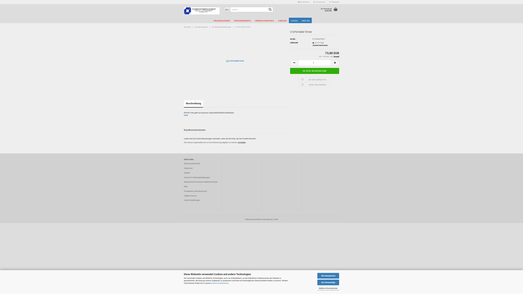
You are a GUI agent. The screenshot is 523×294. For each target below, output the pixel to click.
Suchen (294, 21)
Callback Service (190, 196)
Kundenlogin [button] (320, 2)
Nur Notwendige (328, 282)
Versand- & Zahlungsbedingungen (197, 177)
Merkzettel (335, 2)
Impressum (188, 168)
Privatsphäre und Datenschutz (195, 191)
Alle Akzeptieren (328, 276)
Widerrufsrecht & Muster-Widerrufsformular (201, 182)
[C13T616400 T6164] (235, 61)
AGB (185, 187)
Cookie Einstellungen (192, 200)
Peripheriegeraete (242, 21)
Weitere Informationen (328, 288)
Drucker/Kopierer (222, 21)
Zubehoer (282, 21)
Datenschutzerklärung (219, 283)
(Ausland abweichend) (320, 45)
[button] (303, 2)
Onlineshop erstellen (253, 219)
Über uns (306, 21)
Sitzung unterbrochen (192, 164)
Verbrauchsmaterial (264, 21)
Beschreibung (193, 103)
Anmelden (242, 142)
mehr (186, 115)
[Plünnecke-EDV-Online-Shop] (202, 11)
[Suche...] (270, 9)
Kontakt (187, 173)
